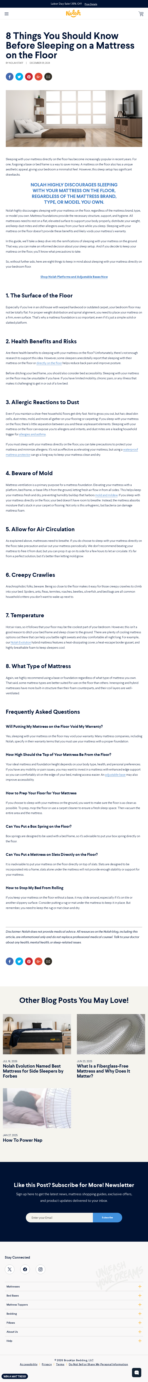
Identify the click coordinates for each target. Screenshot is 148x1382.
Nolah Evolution (21, 642)
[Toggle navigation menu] (6, 13)
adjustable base (115, 774)
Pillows (11, 1322)
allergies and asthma (32, 434)
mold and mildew (106, 495)
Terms (60, 1364)
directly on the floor (49, 363)
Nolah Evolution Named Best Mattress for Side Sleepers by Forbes (33, 1071)
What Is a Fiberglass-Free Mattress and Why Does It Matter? (103, 1071)
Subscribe (107, 1217)
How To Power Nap (22, 1140)
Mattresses (13, 1286)
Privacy (47, 1364)
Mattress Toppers (17, 1304)
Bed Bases (13, 1295)
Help (9, 1341)
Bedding (12, 1313)
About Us (12, 1331)
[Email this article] (48, 76)
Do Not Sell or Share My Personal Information (98, 1364)
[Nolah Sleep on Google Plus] (38, 76)
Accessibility (28, 1364)
